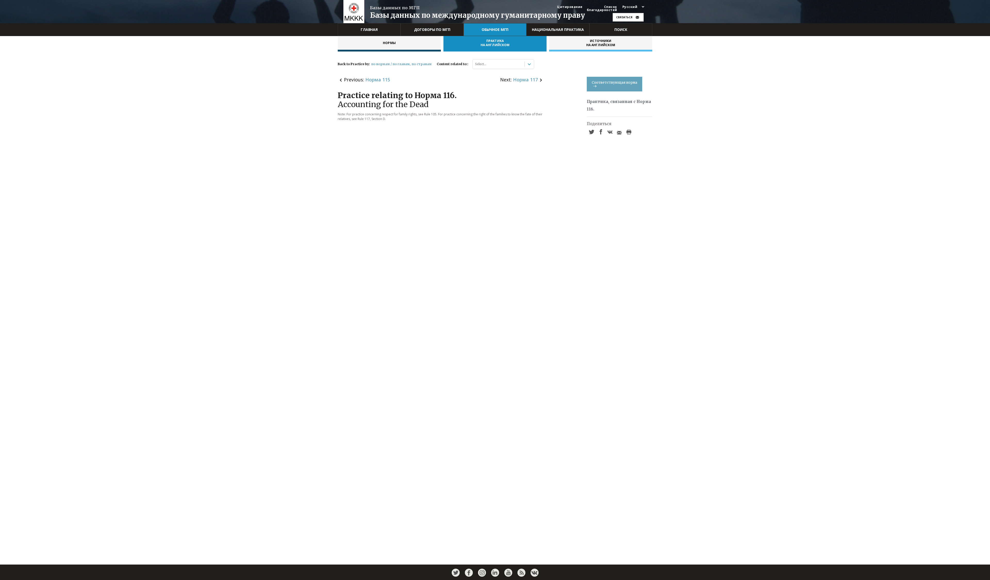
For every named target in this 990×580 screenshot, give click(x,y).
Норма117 (525, 79)
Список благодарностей (602, 8)
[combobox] (475, 64)
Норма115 (377, 79)
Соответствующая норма (614, 82)
